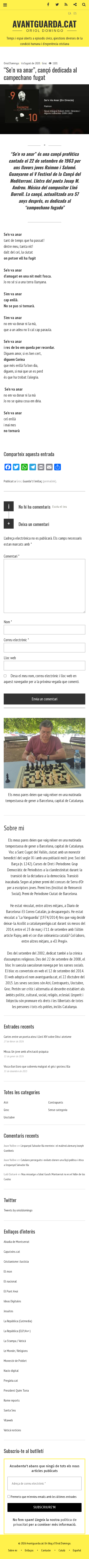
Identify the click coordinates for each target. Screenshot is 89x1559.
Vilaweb (8, 1420)
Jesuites (8, 1311)
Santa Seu (10, 1410)
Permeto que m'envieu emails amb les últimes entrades (43, 1497)
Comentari (11, 555)
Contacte (46, 1550)
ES (75, 13)
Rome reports (12, 1400)
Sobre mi (12, 1550)
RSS (64, 4)
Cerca (82, 4)
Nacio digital (11, 1370)
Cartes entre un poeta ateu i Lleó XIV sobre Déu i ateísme (37, 1037)
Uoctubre (9, 1117)
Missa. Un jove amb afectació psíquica (26, 1051)
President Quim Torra (16, 1390)
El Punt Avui (11, 1291)
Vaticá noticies (12, 1430)
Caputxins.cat (12, 1251)
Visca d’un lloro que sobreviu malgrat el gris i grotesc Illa (37, 1066)
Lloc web (10, 657)
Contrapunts (55, 1102)
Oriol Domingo (11, 63)
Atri (6, 1102)
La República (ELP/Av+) (17, 1331)
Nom (8, 621)
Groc (44, 63)
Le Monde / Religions (16, 1351)
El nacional (10, 1281)
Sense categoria (57, 1110)
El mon (8, 1271)
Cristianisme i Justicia (16, 1261)
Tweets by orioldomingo (18, 1210)
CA (69, 13)
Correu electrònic (16, 639)
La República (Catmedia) (18, 1321)
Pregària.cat (11, 1380)
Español (77, 1550)
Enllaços (29, 1550)
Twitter (56, 4)
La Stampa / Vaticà (15, 1341)
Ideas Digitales (12, 1301)
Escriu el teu (59, 506)
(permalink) (49, 481)
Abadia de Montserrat (16, 1242)
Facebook (47, 4)
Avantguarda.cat (44, 24)
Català (62, 1550)
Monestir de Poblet (15, 1361)
